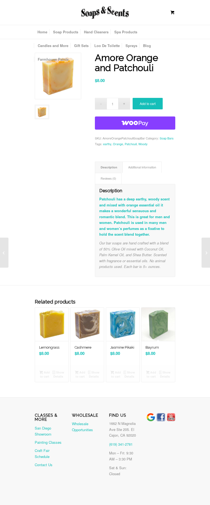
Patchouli (131, 144)
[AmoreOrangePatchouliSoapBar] (58, 76)
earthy (107, 144)
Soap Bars (167, 138)
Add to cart (148, 103)
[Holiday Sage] (206, 253)
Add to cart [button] (45, 374)
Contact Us (43, 464)
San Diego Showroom (43, 430)
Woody (143, 144)
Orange (118, 144)
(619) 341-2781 (121, 444)
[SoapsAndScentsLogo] (105, 12)
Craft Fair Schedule (42, 453)
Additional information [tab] (142, 167)
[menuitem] (42, 32)
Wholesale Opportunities (82, 426)
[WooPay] (135, 123)
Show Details (58, 374)
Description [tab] (109, 167)
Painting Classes (48, 442)
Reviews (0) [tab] (108, 178)
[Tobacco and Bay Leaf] (4, 253)
